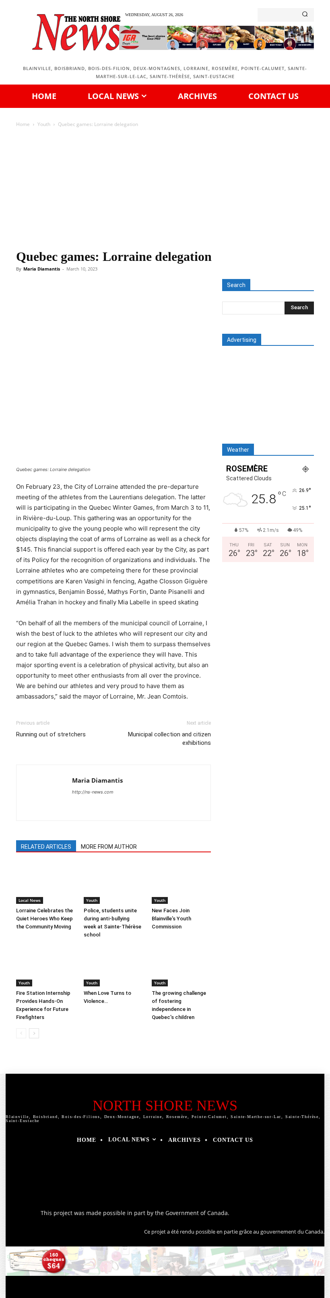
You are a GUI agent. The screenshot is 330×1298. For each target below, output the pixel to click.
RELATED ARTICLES (46, 846)
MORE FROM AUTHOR (109, 846)
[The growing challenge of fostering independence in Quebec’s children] (181, 966)
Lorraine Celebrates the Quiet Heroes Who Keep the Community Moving (44, 918)
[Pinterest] (109, 301)
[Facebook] (72, 301)
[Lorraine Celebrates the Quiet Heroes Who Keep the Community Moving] (45, 883)
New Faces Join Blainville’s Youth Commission (171, 918)
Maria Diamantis (41, 269)
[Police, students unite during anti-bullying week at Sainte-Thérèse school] (113, 883)
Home (23, 124)
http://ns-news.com (92, 792)
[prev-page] (21, 1033)
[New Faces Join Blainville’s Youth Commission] (181, 883)
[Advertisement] (165, 189)
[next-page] (34, 1033)
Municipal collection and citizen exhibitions (169, 738)
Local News (30, 900)
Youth (43, 124)
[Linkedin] (146, 301)
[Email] (164, 301)
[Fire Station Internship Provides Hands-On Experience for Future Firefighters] (45, 966)
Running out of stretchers (51, 734)
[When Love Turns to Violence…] (113, 966)
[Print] (183, 301)
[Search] (305, 15)
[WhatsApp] (127, 301)
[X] (90, 301)
